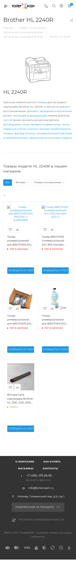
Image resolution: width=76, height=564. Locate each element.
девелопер (52, 124)
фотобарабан (12, 124)
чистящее (19, 115)
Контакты (50, 468)
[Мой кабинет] (61, 6)
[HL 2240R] (38, 70)
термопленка (38, 137)
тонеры (42, 102)
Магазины (26, 468)
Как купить (52, 461)
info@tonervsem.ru (41, 487)
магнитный (64, 111)
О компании (24, 461)
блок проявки (32, 124)
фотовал (32, 111)
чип (6, 120)
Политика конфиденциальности (41, 519)
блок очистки (29, 128)
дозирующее (38, 115)
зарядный (46, 111)
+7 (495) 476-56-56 (39, 475)
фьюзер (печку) (24, 133)
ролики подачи (61, 137)
